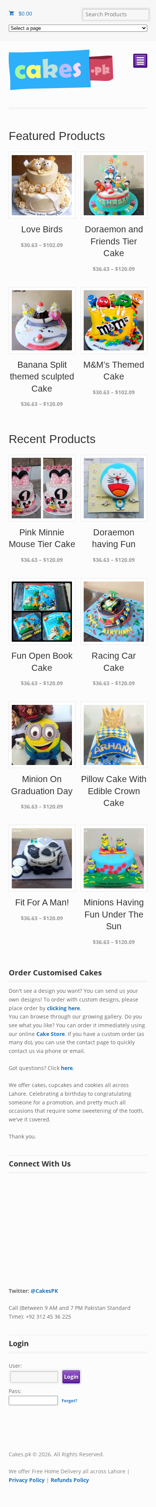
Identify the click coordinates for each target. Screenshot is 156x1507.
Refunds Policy (70, 1480)
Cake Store (50, 1033)
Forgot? (69, 1400)
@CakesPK (44, 1290)
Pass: (15, 1391)
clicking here (63, 1008)
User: (15, 1365)
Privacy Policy (27, 1480)
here (67, 1068)
